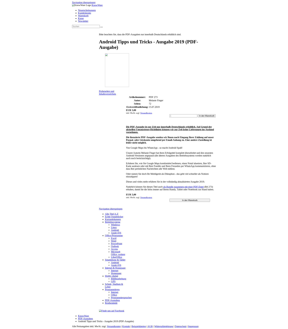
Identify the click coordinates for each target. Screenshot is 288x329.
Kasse (81, 18)
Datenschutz (180, 326)
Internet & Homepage (115, 268)
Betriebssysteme (112, 222)
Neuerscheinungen (87, 10)
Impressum (193, 326)
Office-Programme (114, 235)
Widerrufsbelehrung (163, 326)
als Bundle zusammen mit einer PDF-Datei (183, 186)
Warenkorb (83, 15)
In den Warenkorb (206, 116)
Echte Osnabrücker (114, 216)
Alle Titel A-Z (111, 214)
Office (114, 295)
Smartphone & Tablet (115, 260)
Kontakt (126, 326)
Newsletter (83, 21)
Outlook (115, 246)
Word (113, 241)
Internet (114, 270)
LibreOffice (116, 257)
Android (115, 230)
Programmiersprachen (121, 297)
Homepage (116, 273)
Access (114, 249)
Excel (113, 238)
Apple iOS (116, 233)
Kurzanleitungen (113, 219)
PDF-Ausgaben (112, 300)
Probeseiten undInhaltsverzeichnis (107, 92)
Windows (115, 224)
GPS (113, 281)
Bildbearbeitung (118, 278)
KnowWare (97, 5)
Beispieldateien (139, 326)
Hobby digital (111, 276)
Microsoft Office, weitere (118, 253)
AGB (150, 326)
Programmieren (112, 289)
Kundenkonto (84, 13)
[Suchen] (101, 27)
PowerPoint (116, 243)
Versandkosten (146, 113)
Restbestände (111, 303)
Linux (114, 227)
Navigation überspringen (83, 2)
